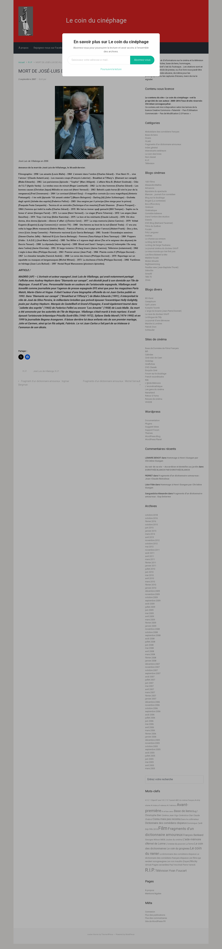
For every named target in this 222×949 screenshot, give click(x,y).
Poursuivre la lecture (111, 69)
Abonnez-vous (142, 59)
